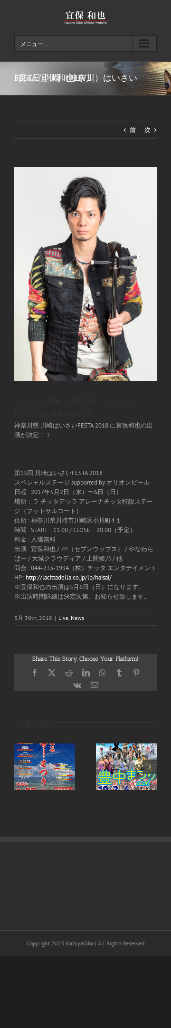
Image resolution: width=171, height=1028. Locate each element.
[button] (21, 767)
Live (63, 617)
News (77, 617)
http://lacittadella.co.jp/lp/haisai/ (69, 577)
